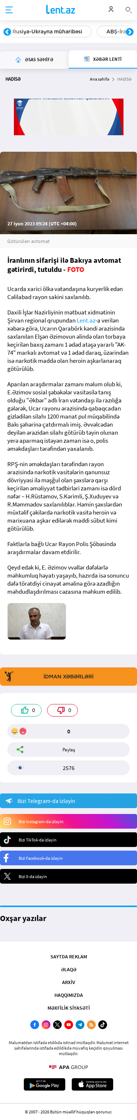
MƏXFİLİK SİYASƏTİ (68, 1008)
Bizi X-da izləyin (33, 876)
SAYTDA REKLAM (68, 956)
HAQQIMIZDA (68, 995)
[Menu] (9, 10)
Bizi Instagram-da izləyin (41, 821)
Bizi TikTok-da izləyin (38, 840)
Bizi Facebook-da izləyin (41, 858)
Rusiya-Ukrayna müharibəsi (47, 31)
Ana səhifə (99, 79)
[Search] (129, 9)
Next (129, 32)
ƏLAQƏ (68, 969)
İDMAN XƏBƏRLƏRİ (68, 676)
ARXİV (68, 982)
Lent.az (86, 320)
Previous (7, 32)
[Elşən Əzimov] (36, 621)
